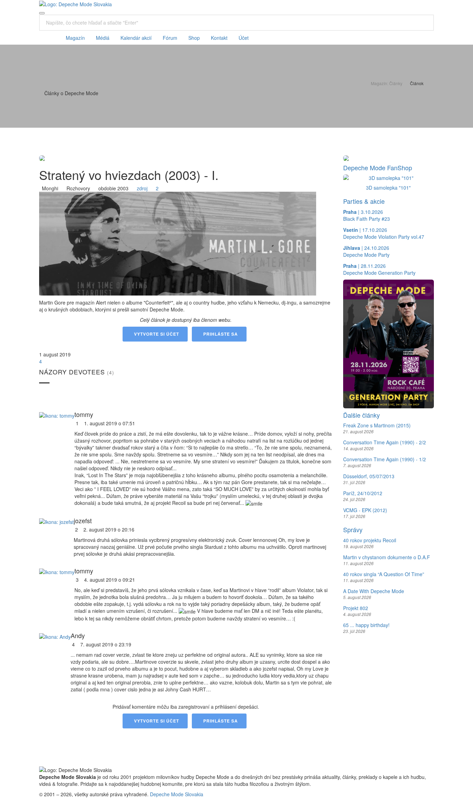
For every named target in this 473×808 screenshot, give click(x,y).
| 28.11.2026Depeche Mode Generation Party (379, 269)
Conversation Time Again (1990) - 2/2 (384, 442)
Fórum (170, 37)
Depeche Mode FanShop (377, 167)
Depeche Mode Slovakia (176, 794)
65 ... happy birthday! (366, 624)
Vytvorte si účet (155, 334)
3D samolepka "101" (388, 187)
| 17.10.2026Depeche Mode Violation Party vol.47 (383, 233)
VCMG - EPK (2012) (365, 510)
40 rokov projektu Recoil (369, 540)
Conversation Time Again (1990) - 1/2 (384, 459)
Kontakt (219, 37)
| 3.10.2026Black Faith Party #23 (366, 215)
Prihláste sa (219, 334)
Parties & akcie (364, 201)
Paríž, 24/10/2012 (362, 493)
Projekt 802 (355, 608)
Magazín (75, 37)
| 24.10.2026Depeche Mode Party (366, 251)
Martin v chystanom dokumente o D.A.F (386, 557)
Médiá (102, 37)
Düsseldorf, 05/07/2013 (368, 476)
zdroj (141, 188)
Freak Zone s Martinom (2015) (377, 425)
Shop (194, 37)
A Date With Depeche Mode (373, 591)
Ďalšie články (361, 414)
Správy (353, 529)
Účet (244, 37)
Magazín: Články (386, 83)
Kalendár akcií (136, 37)
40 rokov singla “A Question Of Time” (383, 574)
